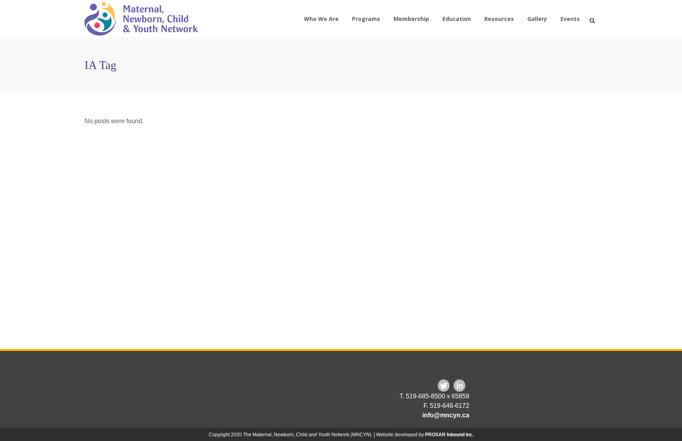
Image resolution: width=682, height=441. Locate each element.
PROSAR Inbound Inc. (449, 434)
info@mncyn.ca (445, 415)
